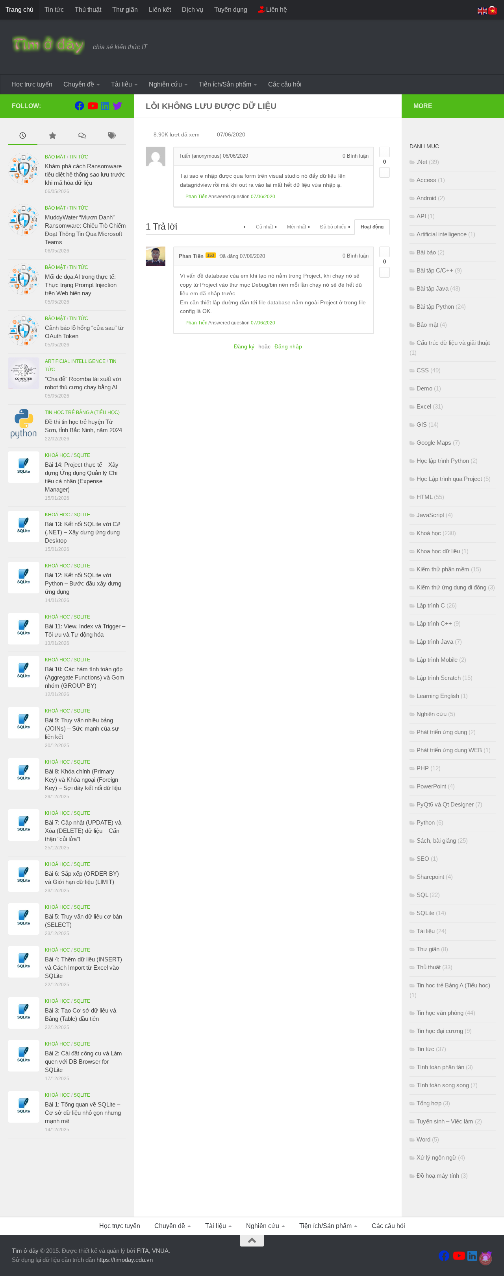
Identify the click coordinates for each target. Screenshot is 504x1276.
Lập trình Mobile (437, 659)
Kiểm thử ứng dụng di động (451, 587)
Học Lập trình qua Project (449, 478)
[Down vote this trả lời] (384, 272)
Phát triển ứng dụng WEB (449, 750)
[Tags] (111, 136)
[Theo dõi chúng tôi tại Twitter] (117, 105)
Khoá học (57, 455)
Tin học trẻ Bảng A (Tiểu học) (82, 412)
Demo (424, 388)
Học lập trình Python (443, 460)
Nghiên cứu (165, 84)
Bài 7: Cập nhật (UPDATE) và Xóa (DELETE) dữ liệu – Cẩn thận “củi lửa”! (83, 830)
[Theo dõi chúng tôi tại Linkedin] (104, 105)
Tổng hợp (429, 1103)
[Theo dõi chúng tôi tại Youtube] (92, 105)
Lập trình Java (435, 641)
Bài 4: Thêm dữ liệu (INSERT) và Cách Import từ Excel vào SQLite (83, 967)
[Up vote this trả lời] (384, 252)
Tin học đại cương (440, 1030)
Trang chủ (19, 9)
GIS (422, 424)
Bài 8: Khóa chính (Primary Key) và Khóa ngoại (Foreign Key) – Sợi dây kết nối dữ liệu (83, 779)
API (421, 216)
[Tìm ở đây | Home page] (48, 45)
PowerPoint (431, 786)
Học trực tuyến (31, 84)
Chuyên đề (78, 84)
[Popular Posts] (52, 136)
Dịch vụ (192, 9)
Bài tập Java (432, 288)
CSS (423, 370)
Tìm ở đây (25, 1250)
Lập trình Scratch (439, 677)
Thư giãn (125, 9)
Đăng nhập (288, 346)
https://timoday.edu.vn (124, 1259)
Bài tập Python (435, 306)
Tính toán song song (443, 1085)
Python (426, 822)
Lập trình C (431, 605)
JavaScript (430, 515)
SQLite (82, 455)
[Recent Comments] (81, 136)
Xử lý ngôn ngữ (436, 1157)
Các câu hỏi (285, 84)
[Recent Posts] (22, 136)
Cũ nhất (264, 227)
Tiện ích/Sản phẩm (225, 84)
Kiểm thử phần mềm (443, 569)
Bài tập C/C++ (435, 270)
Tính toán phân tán (440, 1067)
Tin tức (54, 9)
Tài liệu (121, 84)
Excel (424, 406)
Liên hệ (276, 9)
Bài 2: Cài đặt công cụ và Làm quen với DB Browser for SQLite (83, 1061)
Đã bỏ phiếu (333, 227)
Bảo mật (55, 157)
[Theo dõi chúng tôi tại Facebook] (79, 105)
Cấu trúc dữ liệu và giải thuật (453, 342)
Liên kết (160, 9)
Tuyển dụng (230, 9)
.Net (422, 161)
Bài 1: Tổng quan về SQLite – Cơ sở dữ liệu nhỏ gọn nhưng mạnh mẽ (83, 1112)
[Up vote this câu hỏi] (384, 152)
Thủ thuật (88, 9)
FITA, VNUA (153, 1250)
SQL (422, 894)
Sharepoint (430, 876)
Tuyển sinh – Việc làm (445, 1121)
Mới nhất (296, 227)
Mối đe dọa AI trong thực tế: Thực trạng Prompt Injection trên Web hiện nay (81, 284)
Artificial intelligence (75, 361)
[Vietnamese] (493, 10)
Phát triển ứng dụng (442, 732)
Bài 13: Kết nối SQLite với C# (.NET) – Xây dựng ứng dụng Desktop (82, 532)
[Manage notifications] (485, 1258)
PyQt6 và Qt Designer (445, 804)
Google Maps (434, 442)
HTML (424, 496)
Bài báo (426, 252)
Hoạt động (372, 227)
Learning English (438, 695)
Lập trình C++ (434, 623)
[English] (483, 10)
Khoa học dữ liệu (438, 551)
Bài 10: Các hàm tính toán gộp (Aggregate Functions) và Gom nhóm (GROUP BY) (84, 677)
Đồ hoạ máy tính (438, 1175)
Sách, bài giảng (436, 840)
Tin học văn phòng (440, 1012)
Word (423, 1139)
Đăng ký (244, 346)
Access (426, 180)
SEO (423, 858)
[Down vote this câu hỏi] (384, 172)
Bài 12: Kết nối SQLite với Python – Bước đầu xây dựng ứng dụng (83, 583)
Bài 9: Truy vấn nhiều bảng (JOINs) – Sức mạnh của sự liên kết (82, 728)
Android (426, 198)
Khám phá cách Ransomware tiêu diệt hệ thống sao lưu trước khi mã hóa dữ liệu (85, 174)
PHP (423, 768)
